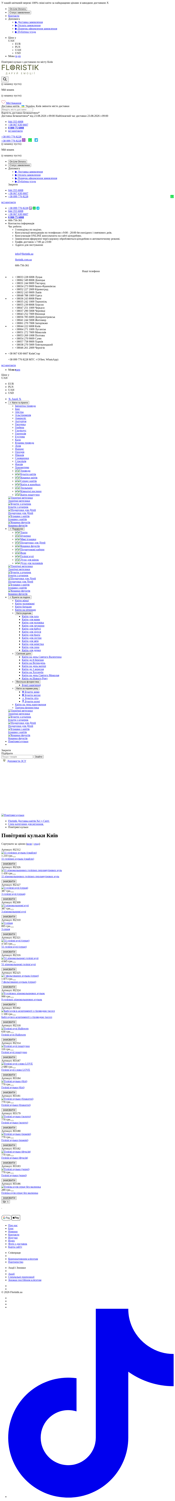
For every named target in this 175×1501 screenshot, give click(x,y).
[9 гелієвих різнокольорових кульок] (23, 993)
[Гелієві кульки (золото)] (16, 1116)
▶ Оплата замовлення (28, 25)
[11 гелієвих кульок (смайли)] (19, 852)
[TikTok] (91, 1496)
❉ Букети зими (30, 691)
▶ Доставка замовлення (29, 22)
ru (16, 56)
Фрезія (19, 464)
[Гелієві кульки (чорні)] (15, 1169)
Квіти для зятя (30, 641)
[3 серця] (7, 923)
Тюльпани (26, 487)
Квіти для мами (31, 619)
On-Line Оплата (18, 9)
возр (29, 843)
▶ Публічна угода (25, 31)
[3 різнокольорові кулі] (15, 905)
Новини (13, 1231)
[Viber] (23, 140)
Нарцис (19, 448)
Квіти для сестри (32, 637)
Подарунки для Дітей (33, 542)
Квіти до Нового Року (35, 678)
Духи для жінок (30, 559)
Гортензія (20, 433)
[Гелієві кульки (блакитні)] (17, 1098)
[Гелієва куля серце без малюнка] (21, 1186)
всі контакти (15, 130)
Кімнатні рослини (31, 491)
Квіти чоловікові (25, 603)
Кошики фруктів (30, 546)
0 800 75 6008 (16, 127)
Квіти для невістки (33, 644)
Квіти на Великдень (33, 663)
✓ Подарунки (16, 529)
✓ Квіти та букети (19, 402)
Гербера (19, 427)
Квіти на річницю (25, 609)
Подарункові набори (32, 549)
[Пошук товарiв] (5, 79)
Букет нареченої (31, 685)
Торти (24, 532)
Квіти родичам (23, 613)
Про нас (13, 1225)
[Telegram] (36, 140)
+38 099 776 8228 (11, 140)
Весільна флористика (27, 682)
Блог (11, 1228)
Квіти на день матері (34, 666)
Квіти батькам (23, 606)
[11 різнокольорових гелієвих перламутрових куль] (31, 870)
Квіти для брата (31, 634)
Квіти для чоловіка (33, 622)
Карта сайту (15, 1246)
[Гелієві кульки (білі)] (14, 1081)
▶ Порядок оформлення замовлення (36, 28)
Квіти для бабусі (31, 628)
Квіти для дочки (31, 650)
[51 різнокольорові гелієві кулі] (19, 958)
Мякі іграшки (28, 539)
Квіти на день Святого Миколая (40, 675)
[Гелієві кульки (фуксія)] (16, 1151)
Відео (11, 1240)
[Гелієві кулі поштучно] (15, 1046)
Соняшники (22, 458)
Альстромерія (23, 415)
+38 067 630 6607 (18, 124)
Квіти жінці (22, 600)
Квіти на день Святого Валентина (42, 656)
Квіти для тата (30, 616)
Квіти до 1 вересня (33, 669)
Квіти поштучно (30, 494)
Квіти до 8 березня (33, 659)
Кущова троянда (24, 442)
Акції (11, 1273)
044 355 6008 (15, 121)
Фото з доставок (17, 1243)
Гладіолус (20, 430)
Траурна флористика (27, 707)
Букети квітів (28, 474)
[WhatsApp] (30, 140)
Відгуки (13, 1237)
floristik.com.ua (23, 259)
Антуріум (20, 421)
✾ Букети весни (31, 695)
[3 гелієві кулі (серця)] (14, 887)
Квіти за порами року (27, 688)
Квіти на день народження (30, 704)
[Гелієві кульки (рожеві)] (16, 1134)
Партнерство (15, 1261)
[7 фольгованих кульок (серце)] (20, 975)
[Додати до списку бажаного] (14, 856)
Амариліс (20, 418)
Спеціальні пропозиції (21, 1276)
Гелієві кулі (27, 556)
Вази (23, 552)
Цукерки (26, 535)
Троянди (25, 470)
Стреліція (20, 461)
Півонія (19, 455)
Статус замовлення (20, 12)
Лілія (18, 445)
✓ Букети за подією (20, 597)
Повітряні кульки (18, 741)
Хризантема (22, 467)
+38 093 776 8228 (11, 136)
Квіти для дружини (33, 625)
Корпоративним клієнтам (23, 1258)
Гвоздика (20, 424)
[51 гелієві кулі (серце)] (15, 940)
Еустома (20, 436)
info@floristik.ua (24, 253)
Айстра (19, 412)
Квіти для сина (30, 647)
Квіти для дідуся (31, 631)
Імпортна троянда (25, 405)
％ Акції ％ (14, 398)
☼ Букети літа (30, 698)
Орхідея (19, 452)
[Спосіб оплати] (10, 1219)
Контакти (13, 15)
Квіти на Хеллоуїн (32, 672)
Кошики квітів (29, 477)
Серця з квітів (29, 481)
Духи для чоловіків (32, 563)
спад (36, 843)
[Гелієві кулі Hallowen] (15, 1028)
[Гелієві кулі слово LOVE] (17, 1063)
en (19, 56)
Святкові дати (23, 653)
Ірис (17, 409)
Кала (18, 439)
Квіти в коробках (31, 484)
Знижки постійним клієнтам (24, 1280)
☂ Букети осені (31, 701)
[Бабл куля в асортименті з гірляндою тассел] (28, 1010)
